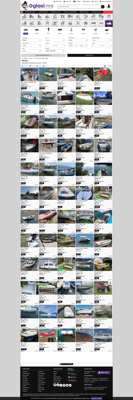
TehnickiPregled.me (103, 378)
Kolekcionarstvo (26, 387)
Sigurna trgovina (56, 382)
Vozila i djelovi (41, 387)
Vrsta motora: (25, 43)
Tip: (46, 38)
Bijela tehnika (25, 375)
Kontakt (95, 1)
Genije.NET (92, 382)
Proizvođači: (72, 38)
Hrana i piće (40, 380)
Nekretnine (25, 371)
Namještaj (25, 377)
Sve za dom (25, 378)
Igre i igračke (41, 375)
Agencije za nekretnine (70, 12)
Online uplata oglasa (106, 1)
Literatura (25, 391)
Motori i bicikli (41, 389)
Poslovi (39, 385)
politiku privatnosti (86, 398)
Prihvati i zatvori (96, 398)
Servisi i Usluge (41, 384)
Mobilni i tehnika (26, 373)
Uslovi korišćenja (56, 377)
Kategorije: (24, 38)
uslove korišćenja (77, 398)
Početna (26, 58)
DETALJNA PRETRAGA (43, 55)
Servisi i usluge (84, 12)
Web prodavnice (43, 12)
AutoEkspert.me (94, 378)
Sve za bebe (40, 377)
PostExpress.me (87, 380)
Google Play (58, 1)
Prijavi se (55, 371)
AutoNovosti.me (95, 380)
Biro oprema (40, 371)
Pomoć (54, 375)
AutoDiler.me (87, 378)
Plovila (24, 40)
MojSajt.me (86, 382)
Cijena (93, 43)
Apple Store (68, 1)
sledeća (70, 364)
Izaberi (47, 40)
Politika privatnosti (57, 378)
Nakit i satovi (25, 382)
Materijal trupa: (95, 38)
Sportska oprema (41, 373)
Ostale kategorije (41, 382)
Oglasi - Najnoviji (50, 50)
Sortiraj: (47, 48)
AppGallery (78, 1)
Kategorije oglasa (30, 12)
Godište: (71, 43)
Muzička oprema (26, 384)
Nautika (39, 391)
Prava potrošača (56, 380)
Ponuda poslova (96, 12)
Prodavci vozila (55, 12)
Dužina (47, 43)
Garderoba (25, 380)
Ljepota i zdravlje (41, 378)
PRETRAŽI (89, 55)
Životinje (24, 385)
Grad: (23, 48)
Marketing (87, 1)
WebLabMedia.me (104, 380)
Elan (70, 40)
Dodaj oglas (108, 12)
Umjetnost (25, 389)
